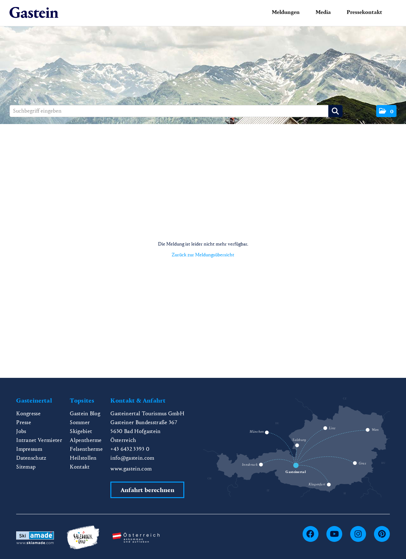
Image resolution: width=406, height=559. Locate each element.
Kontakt (79, 467)
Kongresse (28, 413)
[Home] (34, 12)
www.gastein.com (131, 468)
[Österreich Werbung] (136, 537)
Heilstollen (83, 458)
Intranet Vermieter (39, 440)
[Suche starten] (335, 111)
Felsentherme (86, 449)
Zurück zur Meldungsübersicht (203, 255)
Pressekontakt (364, 12)
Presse (23, 422)
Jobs (21, 431)
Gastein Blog (85, 413)
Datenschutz (31, 458)
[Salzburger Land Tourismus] (83, 537)
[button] (386, 111)
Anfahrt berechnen (147, 490)
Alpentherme (86, 440)
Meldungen (286, 12)
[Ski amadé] (35, 537)
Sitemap (26, 467)
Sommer (80, 422)
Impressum (29, 449)
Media (323, 12)
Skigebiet (81, 431)
